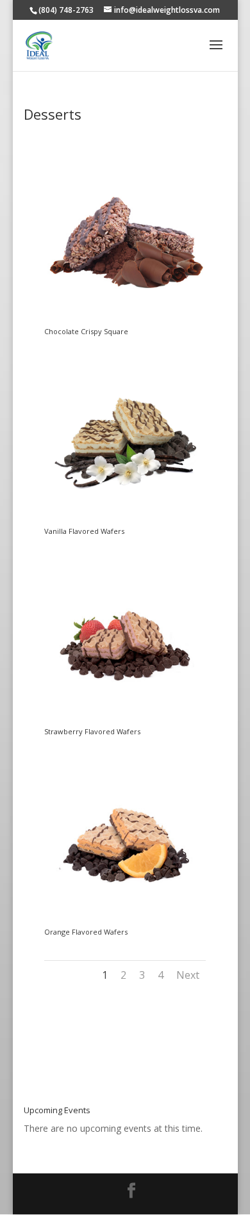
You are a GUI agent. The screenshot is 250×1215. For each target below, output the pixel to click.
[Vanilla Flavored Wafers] (125, 521)
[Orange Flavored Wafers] (125, 921)
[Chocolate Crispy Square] (125, 321)
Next (187, 975)
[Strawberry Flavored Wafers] (125, 721)
